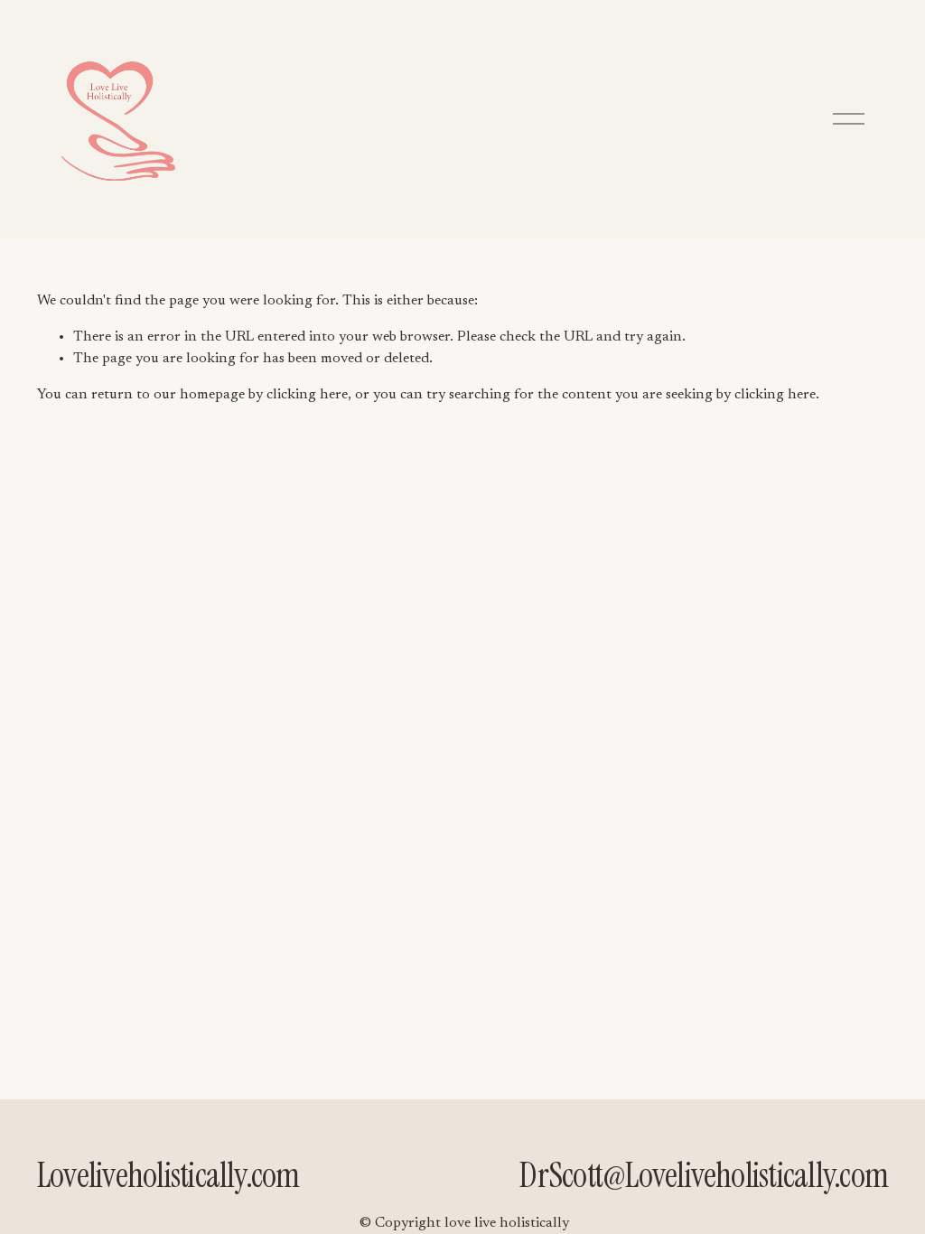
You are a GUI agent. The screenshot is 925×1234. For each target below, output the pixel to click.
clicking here (307, 395)
